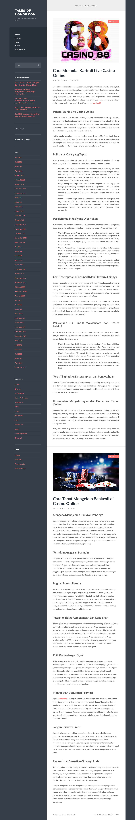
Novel (17, 46)
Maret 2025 (19, 211)
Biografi (18, 38)
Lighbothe (74, 80)
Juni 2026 (18, 162)
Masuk (17, 455)
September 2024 (21, 238)
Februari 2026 (20, 180)
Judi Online (19, 402)
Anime (17, 384)
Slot (16, 420)
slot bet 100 (19, 425)
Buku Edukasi (20, 49)
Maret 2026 (19, 175)
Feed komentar (20, 464)
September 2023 (21, 291)
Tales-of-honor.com (25, 12)
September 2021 (21, 336)
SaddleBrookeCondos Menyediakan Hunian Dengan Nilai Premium (25, 91)
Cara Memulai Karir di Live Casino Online (84, 73)
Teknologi (18, 438)
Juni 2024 (18, 251)
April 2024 (18, 260)
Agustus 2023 (20, 296)
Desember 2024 (20, 224)
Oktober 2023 (20, 287)
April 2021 (18, 349)
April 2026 (18, 171)
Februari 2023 (20, 318)
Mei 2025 (18, 202)
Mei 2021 (18, 345)
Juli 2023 (18, 300)
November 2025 (20, 193)
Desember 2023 (20, 278)
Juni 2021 (18, 341)
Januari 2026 (19, 184)
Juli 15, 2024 (58, 508)
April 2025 (18, 207)
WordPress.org (20, 468)
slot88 (17, 429)
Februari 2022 (20, 327)
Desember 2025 (20, 189)
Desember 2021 (20, 332)
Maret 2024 (19, 265)
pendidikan (19, 416)
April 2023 (18, 314)
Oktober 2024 (20, 233)
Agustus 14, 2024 (60, 80)
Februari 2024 (20, 269)
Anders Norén (108, 815)
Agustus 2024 (20, 242)
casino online (62, 698)
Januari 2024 (19, 273)
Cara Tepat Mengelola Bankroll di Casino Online (83, 501)
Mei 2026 (18, 166)
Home (17, 34)
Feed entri (18, 459)
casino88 (97, 103)
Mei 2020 (18, 358)
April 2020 (18, 363)
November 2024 (20, 229)
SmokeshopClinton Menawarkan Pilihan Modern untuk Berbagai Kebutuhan (25, 100)
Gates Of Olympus (21, 398)
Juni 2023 (18, 305)
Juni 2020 (18, 354)
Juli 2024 (18, 247)
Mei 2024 (18, 256)
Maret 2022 (19, 323)
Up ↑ (117, 815)
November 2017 (20, 367)
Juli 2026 (18, 157)
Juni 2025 (18, 198)
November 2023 (20, 282)
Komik (17, 42)
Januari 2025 (19, 220)
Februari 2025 (20, 215)
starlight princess (21, 433)
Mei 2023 (18, 309)
